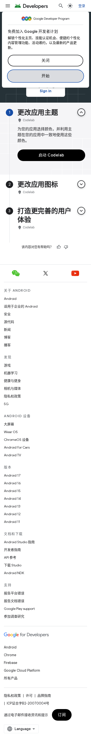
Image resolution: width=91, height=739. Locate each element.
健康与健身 (12, 381)
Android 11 (12, 522)
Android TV (12, 455)
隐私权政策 (12, 396)
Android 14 (12, 498)
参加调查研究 (14, 616)
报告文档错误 (14, 601)
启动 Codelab (51, 155)
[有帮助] (58, 247)
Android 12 (12, 514)
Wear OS (11, 432)
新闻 (7, 329)
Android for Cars (17, 447)
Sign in (45, 91)
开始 (45, 76)
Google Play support (19, 608)
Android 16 (12, 483)
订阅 (62, 714)
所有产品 (10, 678)
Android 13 (12, 506)
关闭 (45, 60)
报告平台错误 (14, 593)
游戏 (7, 365)
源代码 (9, 322)
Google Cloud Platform (22, 670)
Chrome (10, 655)
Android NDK (14, 573)
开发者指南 (12, 550)
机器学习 (10, 373)
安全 (7, 314)
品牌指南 (44, 695)
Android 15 (12, 491)
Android (10, 298)
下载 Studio (12, 565)
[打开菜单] (8, 6)
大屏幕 (9, 424)
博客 (7, 337)
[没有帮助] (66, 247)
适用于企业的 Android (21, 306)
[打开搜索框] (61, 6)
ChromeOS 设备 (16, 439)
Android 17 (12, 475)
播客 (7, 345)
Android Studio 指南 (19, 542)
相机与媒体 (12, 388)
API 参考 (10, 557)
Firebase (10, 663)
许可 (29, 695)
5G (6, 404)
